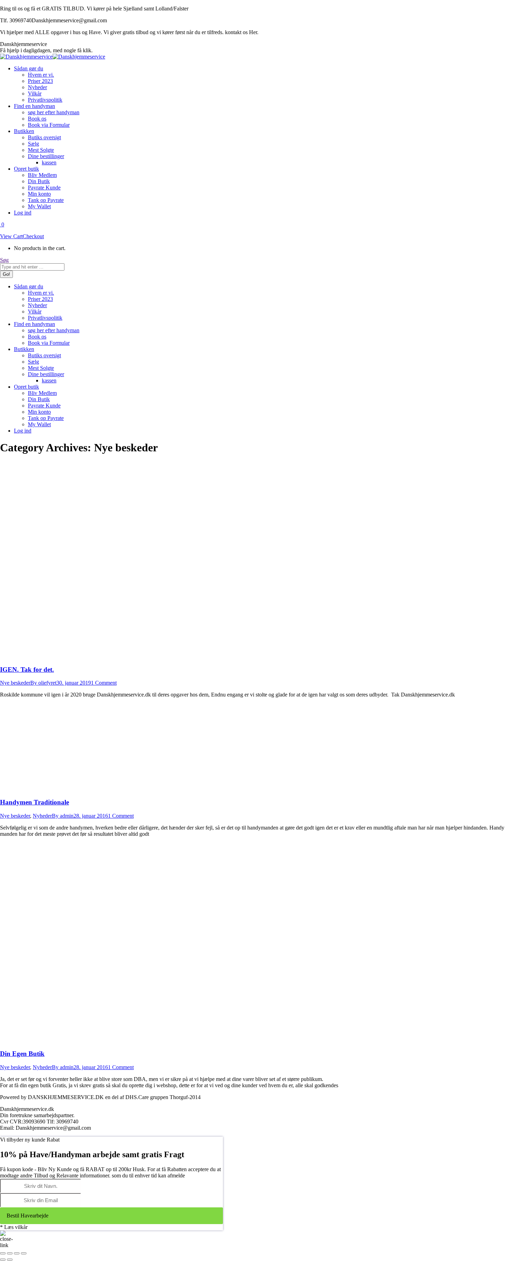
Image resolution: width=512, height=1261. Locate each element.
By (43, 683)
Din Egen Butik (22, 1053)
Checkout (33, 236)
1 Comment (104, 683)
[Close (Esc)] (3, 1253)
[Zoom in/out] (23, 1253)
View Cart (11, 236)
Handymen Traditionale (34, 802)
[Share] (10, 1253)
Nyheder (42, 816)
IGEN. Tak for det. (27, 669)
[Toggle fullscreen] (17, 1253)
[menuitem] (28, 68)
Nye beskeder (15, 683)
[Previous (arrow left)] (3, 1260)
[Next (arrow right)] (10, 1260)
